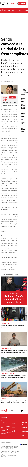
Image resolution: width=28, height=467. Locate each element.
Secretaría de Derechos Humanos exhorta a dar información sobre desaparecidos (13, 376)
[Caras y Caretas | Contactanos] (25, 411)
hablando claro (14, 293)
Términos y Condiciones (5, 442)
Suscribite (12, 97)
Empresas (8, 432)
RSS (23, 435)
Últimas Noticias (3, 421)
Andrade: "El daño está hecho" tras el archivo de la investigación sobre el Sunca (14, 302)
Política (3, 425)
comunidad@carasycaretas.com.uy (8, 450)
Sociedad (3, 430)
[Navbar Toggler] (4, 4)
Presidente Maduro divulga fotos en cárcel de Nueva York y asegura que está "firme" (14, 351)
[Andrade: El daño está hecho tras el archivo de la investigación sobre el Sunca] (14, 284)
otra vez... (3, 398)
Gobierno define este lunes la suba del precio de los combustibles (12, 326)
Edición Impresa (13, 431)
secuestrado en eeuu (6, 348)
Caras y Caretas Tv (13, 422)
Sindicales (7, 10)
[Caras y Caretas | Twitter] (22, 411)
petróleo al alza (5, 323)
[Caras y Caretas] (7, 412)
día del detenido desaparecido (9, 373)
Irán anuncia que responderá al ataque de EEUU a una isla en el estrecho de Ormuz (13, 401)
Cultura (8, 426)
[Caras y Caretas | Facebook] (19, 411)
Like (7, 429)
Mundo (14, 10)
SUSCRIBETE (21, 4)
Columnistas (4, 428)
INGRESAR (12, 4)
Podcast (13, 427)
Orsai (20, 10)
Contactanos (25, 431)
